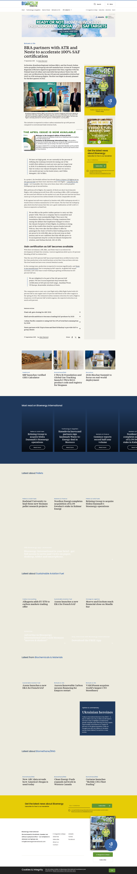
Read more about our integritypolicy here (100, 173)
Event (113, 10)
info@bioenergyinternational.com (34, 841)
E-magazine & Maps (92, 10)
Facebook (71, 839)
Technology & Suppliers (33, 10)
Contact (55, 845)
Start (23, 10)
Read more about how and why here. (64, 871)
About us (56, 842)
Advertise (108, 10)
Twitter (70, 836)
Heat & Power (46, 10)
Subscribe (101, 10)
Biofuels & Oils (56, 10)
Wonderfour (57, 865)
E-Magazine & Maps (103, 855)
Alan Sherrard (42, 61)
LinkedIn (70, 834)
